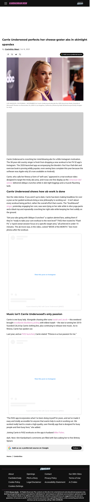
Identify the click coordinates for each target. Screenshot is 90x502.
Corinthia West (12, 49)
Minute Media (14, 492)
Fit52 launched (28, 334)
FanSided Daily (14, 478)
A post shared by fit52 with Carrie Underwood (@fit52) (45, 306)
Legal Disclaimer (34, 482)
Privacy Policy (51, 478)
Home (9, 456)
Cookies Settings (15, 486)
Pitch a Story (32, 478)
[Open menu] (5, 3)
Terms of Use (74, 478)
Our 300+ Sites (75, 474)
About (11, 474)
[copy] (20, 54)
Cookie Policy (14, 482)
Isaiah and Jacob (60, 319)
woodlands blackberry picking (27, 323)
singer (9, 206)
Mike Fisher (59, 432)
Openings (31, 474)
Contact (48, 474)
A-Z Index (73, 482)
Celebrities (18, 456)
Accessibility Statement (55, 482)
